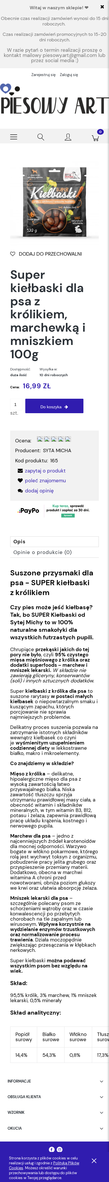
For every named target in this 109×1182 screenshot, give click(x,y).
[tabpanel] (54, 815)
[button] (13, 136)
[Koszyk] (95, 136)
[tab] (54, 541)
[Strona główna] (54, 99)
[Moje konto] (68, 137)
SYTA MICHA (57, 450)
